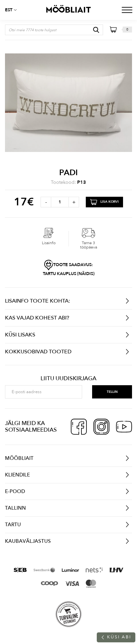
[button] (13, 10)
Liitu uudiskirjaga (68, 378)
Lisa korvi (109, 201)
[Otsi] (96, 30)
